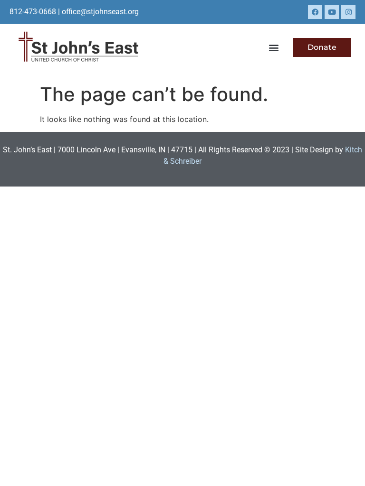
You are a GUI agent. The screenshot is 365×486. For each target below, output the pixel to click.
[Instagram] (348, 12)
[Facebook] (315, 12)
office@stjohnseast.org (100, 11)
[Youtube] (332, 12)
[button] (273, 47)
